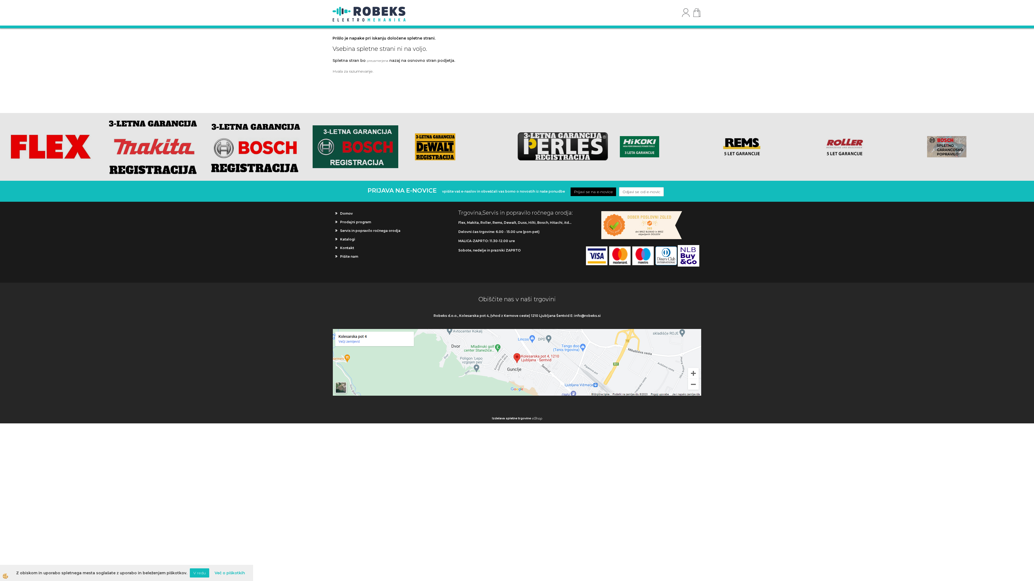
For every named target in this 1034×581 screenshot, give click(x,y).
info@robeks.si (587, 316)
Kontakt (347, 248)
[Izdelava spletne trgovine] (537, 418)
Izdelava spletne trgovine (511, 418)
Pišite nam (349, 256)
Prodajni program (355, 222)
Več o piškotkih (230, 573)
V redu (199, 573)
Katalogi (347, 239)
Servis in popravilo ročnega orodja (370, 231)
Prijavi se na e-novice (593, 191)
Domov (346, 213)
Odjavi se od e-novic (641, 191)
